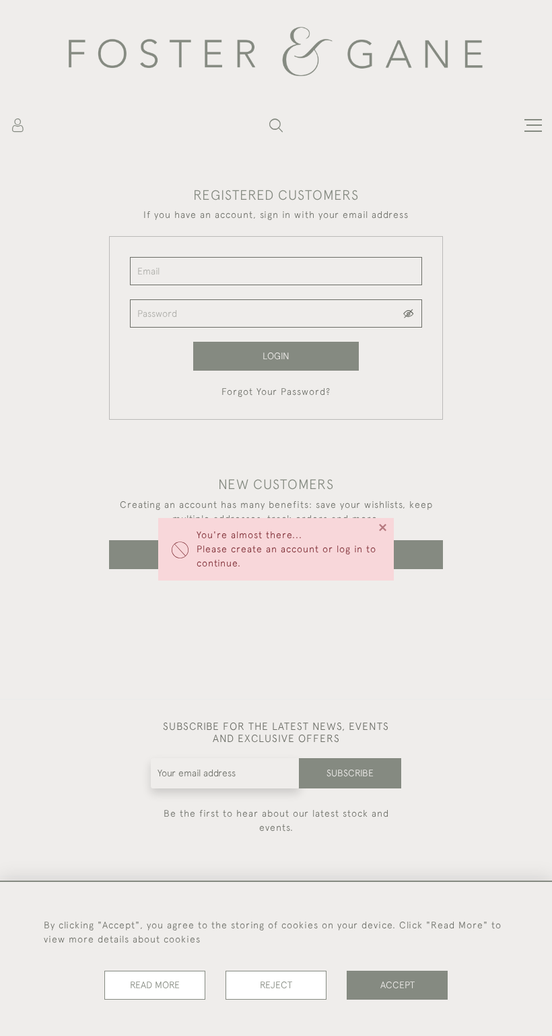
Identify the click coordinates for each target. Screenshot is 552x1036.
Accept (397, 984)
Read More (155, 984)
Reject (276, 984)
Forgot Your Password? (276, 391)
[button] (276, 125)
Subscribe (350, 773)
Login (276, 355)
